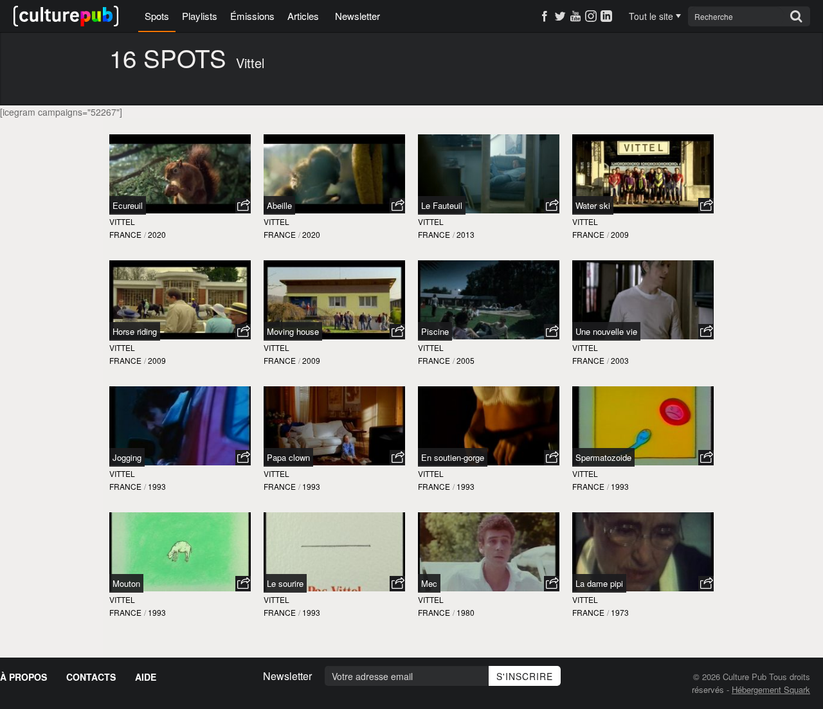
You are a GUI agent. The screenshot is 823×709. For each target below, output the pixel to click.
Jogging (127, 457)
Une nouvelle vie (606, 331)
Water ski (592, 205)
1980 (466, 612)
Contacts (91, 676)
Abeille (279, 205)
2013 (466, 234)
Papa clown (288, 457)
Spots (157, 15)
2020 (157, 234)
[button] (243, 205)
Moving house (293, 331)
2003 (620, 360)
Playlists (199, 15)
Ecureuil (128, 205)
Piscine (435, 331)
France (125, 234)
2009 (620, 234)
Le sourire (285, 583)
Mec (429, 583)
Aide (145, 676)
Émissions (252, 15)
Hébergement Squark (771, 689)
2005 (466, 360)
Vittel (122, 221)
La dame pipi (599, 583)
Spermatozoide (603, 457)
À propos (23, 676)
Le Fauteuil (441, 205)
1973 (620, 612)
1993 (157, 486)
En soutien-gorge (452, 457)
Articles (303, 15)
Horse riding (135, 331)
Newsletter (357, 15)
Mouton (126, 583)
